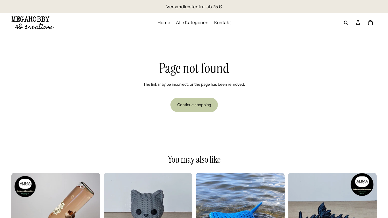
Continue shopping (194, 104)
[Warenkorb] (370, 22)
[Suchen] (346, 22)
